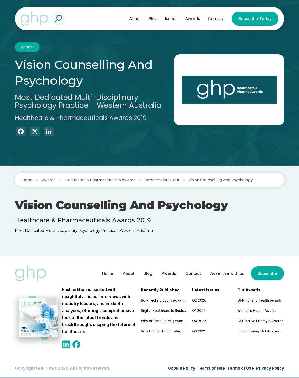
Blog (153, 19)
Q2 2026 (199, 300)
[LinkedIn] (49, 132)
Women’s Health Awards (257, 311)
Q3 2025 (199, 331)
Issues (171, 19)
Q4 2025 (199, 321)
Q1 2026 (199, 311)
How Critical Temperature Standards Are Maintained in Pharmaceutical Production (164, 331)
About (135, 19)
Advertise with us (227, 273)
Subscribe (267, 273)
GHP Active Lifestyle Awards (260, 321)
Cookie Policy (181, 368)
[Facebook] (21, 132)
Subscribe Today (255, 18)
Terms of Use (240, 368)
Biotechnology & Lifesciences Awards (260, 331)
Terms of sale (211, 368)
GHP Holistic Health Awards (259, 300)
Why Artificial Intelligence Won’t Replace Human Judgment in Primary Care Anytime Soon (164, 321)
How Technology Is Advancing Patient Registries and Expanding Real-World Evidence (164, 300)
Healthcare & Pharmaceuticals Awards (100, 180)
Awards (192, 19)
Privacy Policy (270, 368)
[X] (35, 132)
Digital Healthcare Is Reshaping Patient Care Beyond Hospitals (164, 311)
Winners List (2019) (162, 180)
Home (26, 180)
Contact (216, 19)
